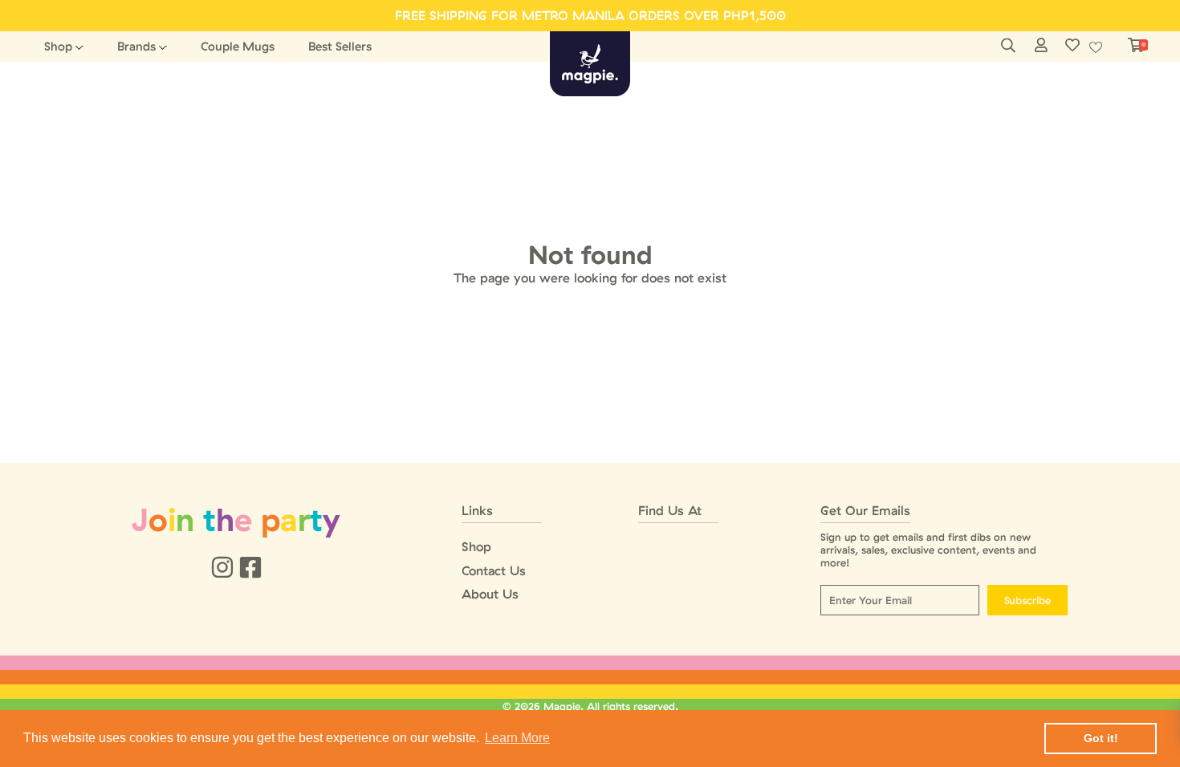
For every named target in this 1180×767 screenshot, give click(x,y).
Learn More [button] (517, 738)
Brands (136, 46)
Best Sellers (340, 46)
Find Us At (670, 510)
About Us (490, 594)
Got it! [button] (1101, 738)
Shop (58, 46)
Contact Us (494, 570)
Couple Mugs (238, 46)
